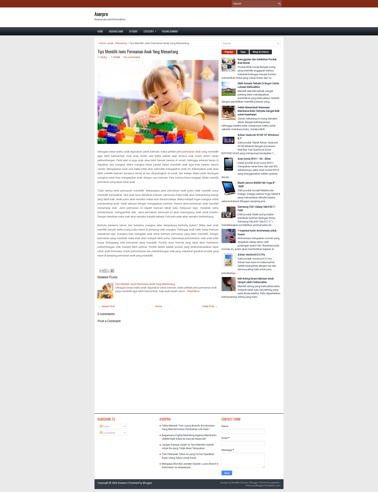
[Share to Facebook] (112, 271)
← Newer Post (107, 306)
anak (110, 43)
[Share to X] (109, 271)
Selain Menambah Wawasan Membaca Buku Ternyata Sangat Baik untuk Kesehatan (259, 111)
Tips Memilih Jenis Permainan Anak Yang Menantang (137, 51)
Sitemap (133, 31)
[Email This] (101, 271)
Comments (108, 432)
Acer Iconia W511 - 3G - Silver (254, 158)
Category (150, 31)
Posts (105, 426)
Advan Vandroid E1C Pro (251, 254)
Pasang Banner (170, 31)
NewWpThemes (240, 482)
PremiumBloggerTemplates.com (263, 485)
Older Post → (209, 306)
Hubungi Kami (116, 31)
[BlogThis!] (105, 271)
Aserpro (101, 13)
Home (100, 31)
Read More (193, 291)
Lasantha (274, 482)
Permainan (121, 43)
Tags (243, 52)
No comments (132, 57)
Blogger (147, 482)
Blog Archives (261, 52)
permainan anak (192, 151)
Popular (229, 52)
